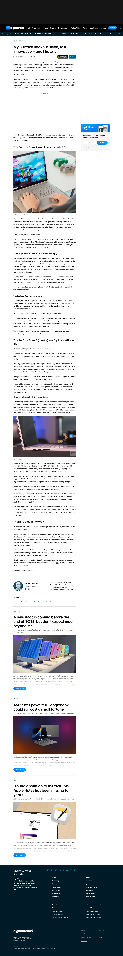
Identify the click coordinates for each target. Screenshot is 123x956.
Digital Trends (12, 30)
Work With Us (84, 934)
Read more (20, 688)
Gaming (54, 884)
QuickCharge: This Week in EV (43, 602)
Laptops (15, 602)
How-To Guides (90, 894)
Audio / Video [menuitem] (76, 28)
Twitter (56, 870)
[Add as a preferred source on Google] (62, 57)
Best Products (90, 890)
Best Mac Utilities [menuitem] (47, 34)
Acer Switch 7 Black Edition (33, 387)
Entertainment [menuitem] (63, 28)
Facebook (48, 870)
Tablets (88, 878)
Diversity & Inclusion (86, 937)
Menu (3, 28)
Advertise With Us (57, 911)
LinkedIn (71, 870)
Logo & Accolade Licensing (60, 917)
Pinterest (67, 870)
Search (119, 28)
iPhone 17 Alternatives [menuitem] (91, 34)
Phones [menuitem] (45, 28)
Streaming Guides (91, 887)
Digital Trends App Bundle (93, 917)
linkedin (26, 589)
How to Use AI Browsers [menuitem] (75, 34)
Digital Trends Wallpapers (93, 911)
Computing (55, 881)
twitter (29, 589)
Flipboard (75, 870)
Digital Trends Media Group (24, 948)
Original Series (90, 897)
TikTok (63, 870)
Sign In (112, 28)
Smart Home (56, 890)
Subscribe (102, 143)
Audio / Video (56, 887)
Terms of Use (84, 941)
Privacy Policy (87, 147)
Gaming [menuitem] (53, 28)
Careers (83, 930)
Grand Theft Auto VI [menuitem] (16, 34)
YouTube (60, 870)
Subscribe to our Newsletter (94, 905)
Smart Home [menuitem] (93, 28)
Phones (54, 878)
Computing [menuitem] (36, 28)
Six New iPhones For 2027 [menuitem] (33, 34)
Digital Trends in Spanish (93, 914)
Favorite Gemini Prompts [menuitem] (108, 34)
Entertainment (56, 894)
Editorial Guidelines (57, 914)
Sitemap (100, 937)
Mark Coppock (19, 57)
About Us (54, 905)
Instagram (52, 870)
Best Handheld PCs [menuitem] (60, 34)
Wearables (89, 881)
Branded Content (91, 908)
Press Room (100, 934)
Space (88, 884)
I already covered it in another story (44, 261)
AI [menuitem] (29, 28)
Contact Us (55, 908)
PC (30, 602)
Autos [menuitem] (85, 28)
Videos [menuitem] (103, 28)
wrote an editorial (36, 219)
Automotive (55, 897)
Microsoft (24, 602)
